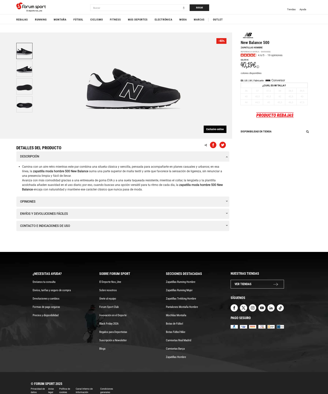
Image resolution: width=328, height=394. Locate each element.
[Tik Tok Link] (280, 307)
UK (250, 80)
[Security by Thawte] (262, 326)
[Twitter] (243, 307)
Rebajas (22, 19)
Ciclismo (96, 19)
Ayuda (303, 9)
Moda (183, 19)
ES (242, 80)
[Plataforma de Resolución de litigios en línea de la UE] (280, 326)
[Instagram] (252, 307)
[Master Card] (252, 326)
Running (41, 19)
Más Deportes (138, 19)
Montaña (60, 19)
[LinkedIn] (271, 307)
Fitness (115, 19)
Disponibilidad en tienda (256, 131)
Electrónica (163, 19)
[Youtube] (262, 307)
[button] (320, 380)
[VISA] (243, 326)
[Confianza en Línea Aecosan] (271, 326)
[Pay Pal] (234, 326)
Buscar (199, 7)
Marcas (199, 19)
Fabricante (259, 80)
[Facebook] (234, 307)
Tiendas (291, 9)
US (246, 80)
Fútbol (78, 19)
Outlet (218, 19)
